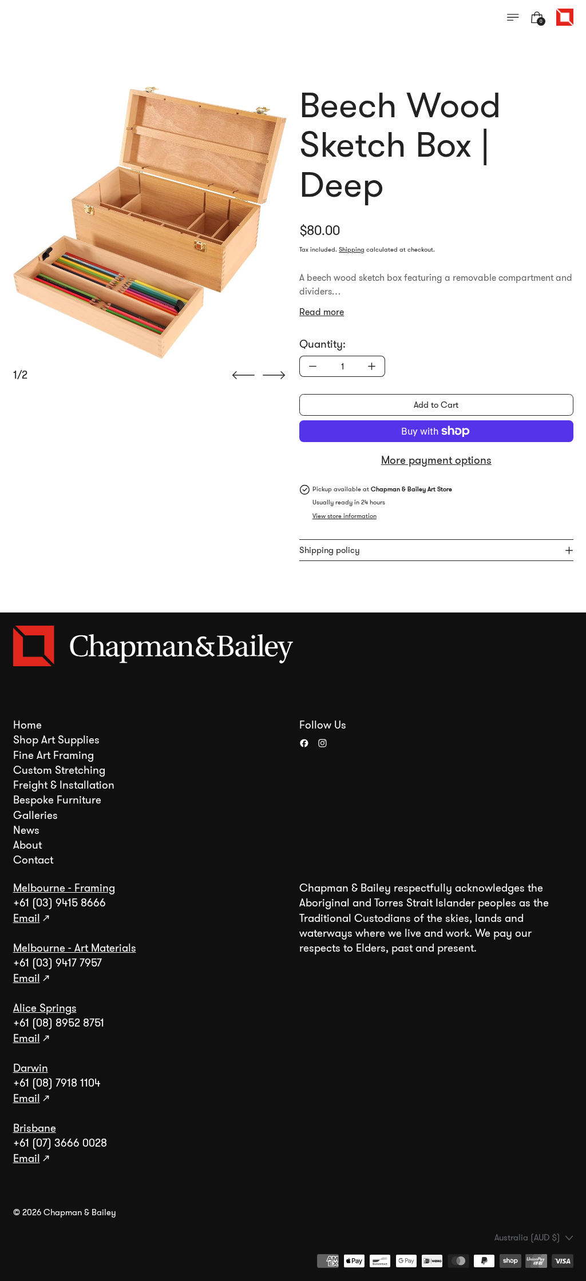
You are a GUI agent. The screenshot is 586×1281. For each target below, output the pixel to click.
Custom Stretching (59, 770)
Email (26, 918)
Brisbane (34, 1128)
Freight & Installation (63, 785)
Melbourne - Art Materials (74, 948)
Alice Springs (45, 1008)
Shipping (352, 249)
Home (27, 725)
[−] (312, 366)
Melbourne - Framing (64, 888)
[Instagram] (322, 743)
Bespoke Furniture (57, 800)
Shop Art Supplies (56, 740)
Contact (33, 860)
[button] (150, 222)
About (27, 845)
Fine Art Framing (53, 755)
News (26, 830)
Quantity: (322, 344)
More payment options (436, 460)
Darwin (30, 1068)
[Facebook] (304, 743)
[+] (372, 366)
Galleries (35, 815)
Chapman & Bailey (79, 1212)
